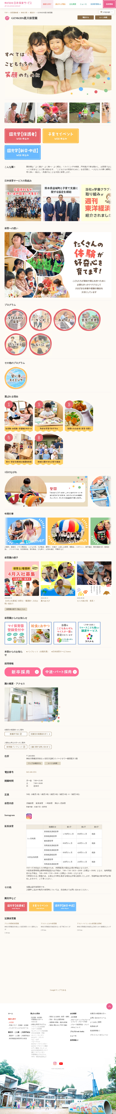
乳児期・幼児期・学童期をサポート (37, 1018)
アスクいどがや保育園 (49, 923)
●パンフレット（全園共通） (37, 652)
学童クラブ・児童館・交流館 (18, 1025)
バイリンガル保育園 (38, 1027)
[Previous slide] (9, 265)
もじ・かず (35, 1039)
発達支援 (34, 1022)
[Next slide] (107, 265)
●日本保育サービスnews (61, 652)
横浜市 (32, 12)
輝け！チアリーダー (38, 1052)
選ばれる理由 (35, 1013)
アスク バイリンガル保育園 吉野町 (89, 923)
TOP (6, 12)
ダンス (41, 1037)
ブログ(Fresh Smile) (77, 1031)
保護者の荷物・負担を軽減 (58, 1022)
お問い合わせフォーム (98, 1018)
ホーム (10, 1013)
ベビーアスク (35, 1041)
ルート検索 (103, 17)
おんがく (34, 1037)
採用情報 (73, 1040)
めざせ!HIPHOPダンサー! (39, 1050)
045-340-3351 (31, 772)
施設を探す (12, 1019)
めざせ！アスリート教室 (39, 1046)
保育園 (11, 1022)
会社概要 (73, 1013)
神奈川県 (24, 12)
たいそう (41, 1035)
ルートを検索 (52, 763)
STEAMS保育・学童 (38, 1033)
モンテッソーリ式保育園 (39, 1031)
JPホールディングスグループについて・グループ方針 (80, 1021)
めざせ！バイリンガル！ (39, 1044)
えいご (33, 1035)
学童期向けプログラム (38, 1054)
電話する (85, 17)
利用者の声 (94, 1026)
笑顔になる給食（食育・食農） (60, 1016)
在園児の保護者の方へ (98, 1013)
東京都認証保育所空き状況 (18, 1038)
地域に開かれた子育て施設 (58, 1025)
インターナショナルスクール (18, 1028)
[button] (58, 61)
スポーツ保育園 (36, 1029)
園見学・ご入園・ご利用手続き (19, 1032)
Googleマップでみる (58, 990)
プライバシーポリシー (98, 1035)
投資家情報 (94, 1030)
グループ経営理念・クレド (80, 1024)
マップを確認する (34, 763)
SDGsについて (75, 1027)
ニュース (73, 1036)
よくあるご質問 (95, 1022)
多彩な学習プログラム (38, 1024)
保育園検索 (14, 12)
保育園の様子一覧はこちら (15, 609)
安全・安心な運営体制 (57, 1019)
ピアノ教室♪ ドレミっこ (39, 1048)
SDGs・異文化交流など (39, 1056)
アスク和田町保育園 (12, 923)
